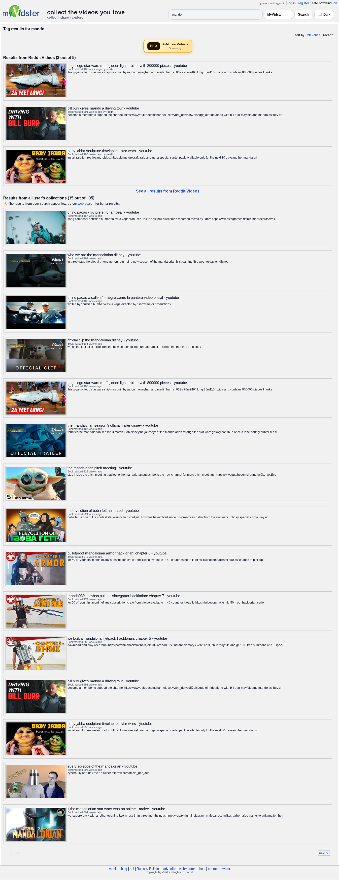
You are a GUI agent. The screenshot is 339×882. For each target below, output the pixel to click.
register (303, 3)
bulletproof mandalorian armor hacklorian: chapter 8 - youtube (117, 553)
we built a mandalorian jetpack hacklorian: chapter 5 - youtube (117, 638)
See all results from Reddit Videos (168, 191)
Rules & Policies (149, 869)
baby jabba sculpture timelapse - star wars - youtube (110, 151)
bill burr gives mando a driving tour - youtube (103, 108)
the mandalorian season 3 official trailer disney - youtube (113, 425)
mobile (113, 869)
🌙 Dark (324, 14)
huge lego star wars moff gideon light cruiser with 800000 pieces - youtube (127, 65)
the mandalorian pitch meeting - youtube (100, 468)
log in (292, 3)
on (335, 3)
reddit (109, 69)
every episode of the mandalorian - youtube (102, 766)
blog (124, 869)
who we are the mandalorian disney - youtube (104, 255)
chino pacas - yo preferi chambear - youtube (103, 212)
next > (323, 853)
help (202, 869)
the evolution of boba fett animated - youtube (103, 510)
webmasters (188, 869)
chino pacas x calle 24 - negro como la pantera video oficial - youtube (123, 297)
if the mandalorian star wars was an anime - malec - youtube (116, 809)
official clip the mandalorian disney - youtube (103, 340)
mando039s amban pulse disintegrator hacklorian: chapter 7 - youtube (124, 596)
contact (213, 869)
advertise (169, 869)
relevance (313, 35)
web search (86, 203)
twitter (225, 869)
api (132, 869)
